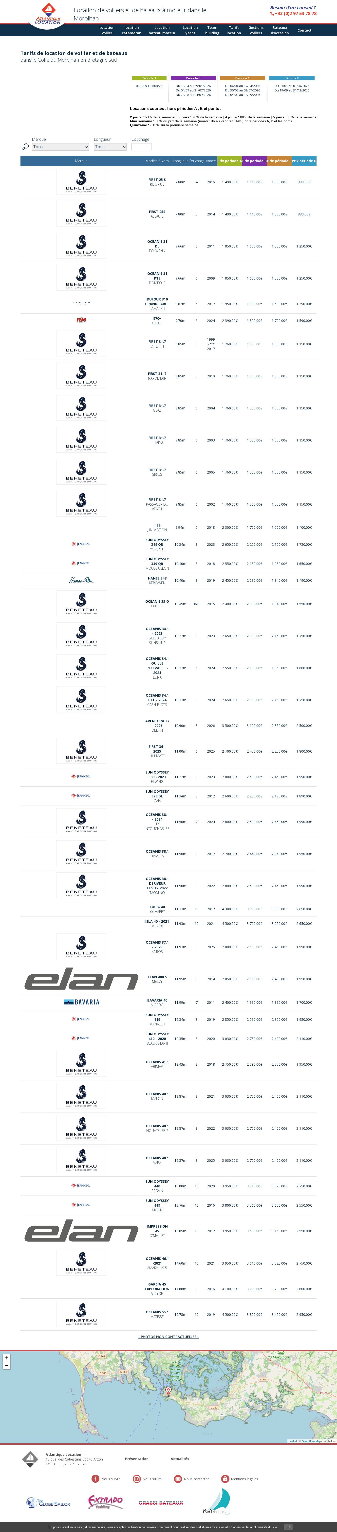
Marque (39, 139)
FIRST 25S (157, 214)
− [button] (6, 1365)
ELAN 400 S (157, 979)
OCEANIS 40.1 (157, 1096)
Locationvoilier (106, 30)
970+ (157, 320)
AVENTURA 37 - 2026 (157, 726)
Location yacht (190, 30)
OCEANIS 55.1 (157, 1314)
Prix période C (279, 160)
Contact (305, 30)
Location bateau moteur (162, 30)
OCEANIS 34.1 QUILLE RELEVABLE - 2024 (157, 668)
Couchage (140, 139)
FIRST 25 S (157, 182)
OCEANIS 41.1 (157, 1064)
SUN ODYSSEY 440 (157, 1186)
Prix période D (304, 160)
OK (288, 1527)
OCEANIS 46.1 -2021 (157, 1263)
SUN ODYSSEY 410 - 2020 (157, 1039)
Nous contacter (196, 1479)
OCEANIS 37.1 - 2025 (157, 947)
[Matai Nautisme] (217, 1498)
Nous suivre (110, 1479)
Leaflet (293, 1441)
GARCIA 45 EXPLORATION (157, 1289)
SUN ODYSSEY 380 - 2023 (157, 777)
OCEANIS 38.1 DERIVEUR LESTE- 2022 (157, 885)
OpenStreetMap (311, 1441)
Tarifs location (234, 30)
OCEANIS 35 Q (157, 603)
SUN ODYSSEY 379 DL (157, 796)
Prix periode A (229, 160)
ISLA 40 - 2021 (157, 923)
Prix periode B (254, 160)
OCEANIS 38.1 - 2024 (157, 821)
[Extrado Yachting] (105, 1498)
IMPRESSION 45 (157, 1231)
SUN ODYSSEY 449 (157, 1205)
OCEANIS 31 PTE (157, 278)
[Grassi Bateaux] (161, 1503)
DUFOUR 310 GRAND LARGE (157, 304)
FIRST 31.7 (157, 344)
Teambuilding (212, 30)
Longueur (102, 139)
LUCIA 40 (157, 909)
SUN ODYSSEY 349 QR (157, 544)
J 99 (157, 527)
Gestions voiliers (255, 30)
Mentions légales (244, 1479)
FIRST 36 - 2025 (157, 751)
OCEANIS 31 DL (157, 246)
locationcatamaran (131, 30)
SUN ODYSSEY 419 (157, 1019)
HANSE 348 (157, 580)
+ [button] (6, 1358)
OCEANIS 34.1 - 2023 (157, 635)
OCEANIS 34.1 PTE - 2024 (157, 700)
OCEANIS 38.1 (157, 853)
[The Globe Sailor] (48, 1498)
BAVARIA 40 (157, 1002)
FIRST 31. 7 (157, 376)
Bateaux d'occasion (280, 30)
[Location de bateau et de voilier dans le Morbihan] (47, 29)
